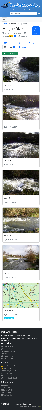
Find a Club (7, 375)
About (5, 385)
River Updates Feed (10, 366)
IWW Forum (8, 358)
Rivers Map (7, 349)
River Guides (8, 346)
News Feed (7, 368)
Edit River (36, 32)
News (5, 354)
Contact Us (7, 395)
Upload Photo (11, 53)
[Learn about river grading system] (15, 36)
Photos (10, 47)
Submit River (8, 356)
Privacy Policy (8, 390)
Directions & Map (27, 43)
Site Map (6, 388)
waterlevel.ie (7, 373)
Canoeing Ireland (19, 10)
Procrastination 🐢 (34, 406)
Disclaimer (7, 392)
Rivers (4, 24)
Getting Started (9, 351)
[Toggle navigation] (4, 19)
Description (10, 43)
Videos (23, 47)
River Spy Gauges (35, 10)
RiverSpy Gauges (9, 371)
